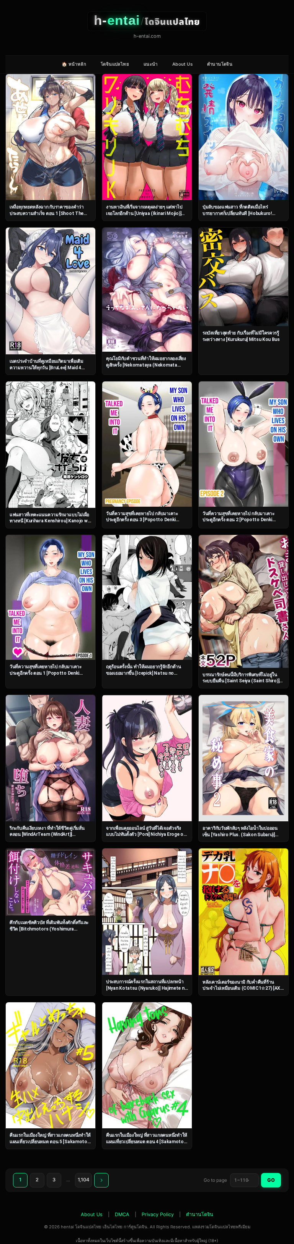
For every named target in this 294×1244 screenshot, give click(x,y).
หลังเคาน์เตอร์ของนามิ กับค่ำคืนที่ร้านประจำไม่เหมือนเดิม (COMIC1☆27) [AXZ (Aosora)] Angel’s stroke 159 (243, 988)
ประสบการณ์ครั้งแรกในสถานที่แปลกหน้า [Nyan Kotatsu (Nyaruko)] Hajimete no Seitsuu (146, 988)
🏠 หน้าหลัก (74, 64)
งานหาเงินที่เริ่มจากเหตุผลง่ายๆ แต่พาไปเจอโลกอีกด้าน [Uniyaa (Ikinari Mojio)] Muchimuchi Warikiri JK (144, 213)
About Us (182, 64)
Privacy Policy (158, 1214)
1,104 (83, 1180)
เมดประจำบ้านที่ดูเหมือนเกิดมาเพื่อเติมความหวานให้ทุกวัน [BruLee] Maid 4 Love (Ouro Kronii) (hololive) (46, 367)
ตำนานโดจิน (219, 64)
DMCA (122, 1214)
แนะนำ (151, 64)
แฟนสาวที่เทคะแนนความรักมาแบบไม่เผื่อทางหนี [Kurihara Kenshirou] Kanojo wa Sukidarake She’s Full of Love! (50, 521)
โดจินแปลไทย (115, 64)
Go (271, 1180)
